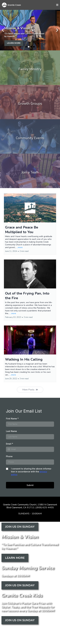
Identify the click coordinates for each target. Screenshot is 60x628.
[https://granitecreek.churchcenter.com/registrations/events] (30, 136)
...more (20, 247)
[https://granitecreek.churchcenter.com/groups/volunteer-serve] (30, 171)
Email (9, 444)
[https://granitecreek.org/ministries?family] (30, 67)
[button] (57, 5)
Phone (9, 456)
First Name (12, 418)
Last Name (11, 431)
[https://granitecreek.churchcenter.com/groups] (30, 102)
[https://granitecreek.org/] (13, 4)
